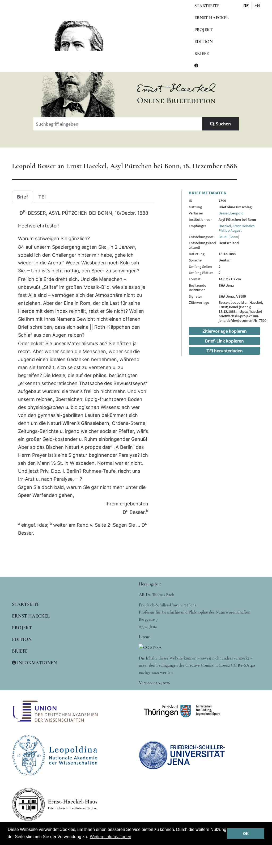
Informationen (36, 663)
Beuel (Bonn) (229, 236)
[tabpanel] (83, 373)
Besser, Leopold (231, 213)
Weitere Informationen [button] (110, 836)
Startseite (206, 6)
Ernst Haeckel (211, 17)
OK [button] (246, 833)
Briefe (201, 53)
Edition (203, 41)
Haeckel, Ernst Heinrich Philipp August (237, 228)
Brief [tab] (22, 197)
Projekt (203, 29)
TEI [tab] (42, 197)
